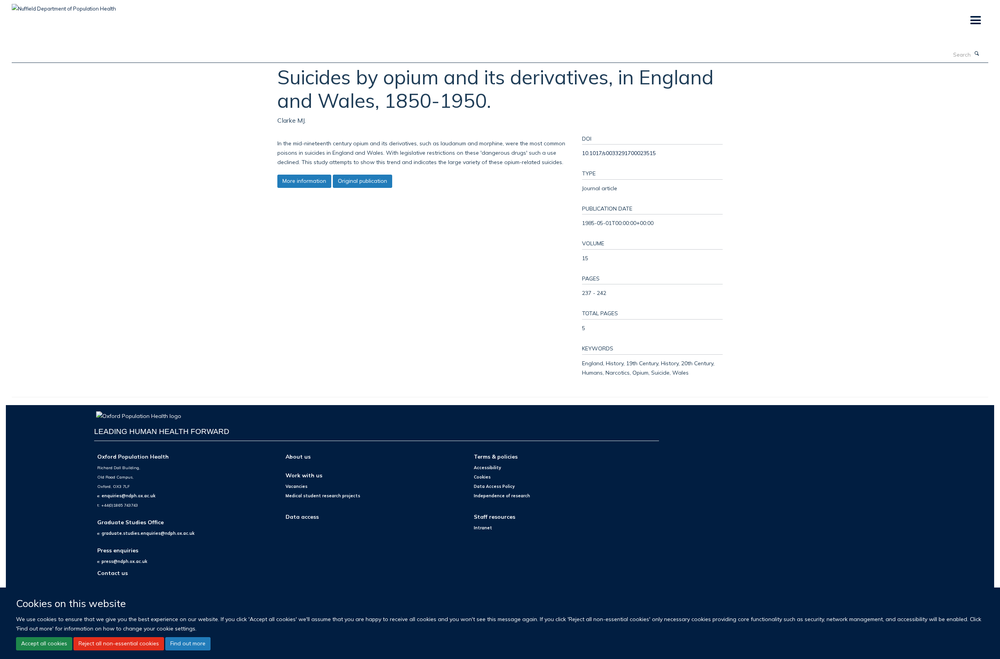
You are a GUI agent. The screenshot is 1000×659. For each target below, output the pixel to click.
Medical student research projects (323, 495)
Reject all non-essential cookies (119, 643)
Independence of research (502, 495)
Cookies (482, 477)
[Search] (977, 54)
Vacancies (296, 486)
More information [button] (304, 180)
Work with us (304, 475)
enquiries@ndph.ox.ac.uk (128, 495)
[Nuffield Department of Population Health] (64, 6)
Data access (302, 516)
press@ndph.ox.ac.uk (124, 561)
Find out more (187, 643)
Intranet (483, 527)
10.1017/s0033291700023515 (619, 153)
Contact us (112, 573)
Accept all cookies (44, 643)
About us (298, 456)
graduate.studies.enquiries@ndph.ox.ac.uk (148, 533)
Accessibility (487, 467)
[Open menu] (975, 20)
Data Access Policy (494, 486)
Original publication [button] (362, 180)
